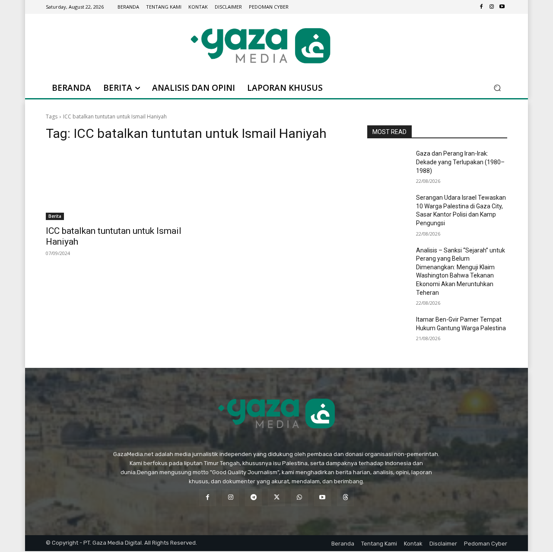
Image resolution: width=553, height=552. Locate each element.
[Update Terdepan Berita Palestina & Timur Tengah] (261, 45)
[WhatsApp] (299, 497)
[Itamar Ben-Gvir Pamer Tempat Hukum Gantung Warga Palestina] (388, 330)
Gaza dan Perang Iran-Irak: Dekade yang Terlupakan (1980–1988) (460, 162)
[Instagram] (491, 7)
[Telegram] (253, 497)
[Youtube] (502, 7)
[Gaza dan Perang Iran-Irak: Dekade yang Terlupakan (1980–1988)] (388, 164)
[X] (276, 497)
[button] (497, 88)
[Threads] (345, 497)
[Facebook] (481, 7)
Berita (54, 216)
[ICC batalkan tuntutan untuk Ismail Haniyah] (116, 185)
